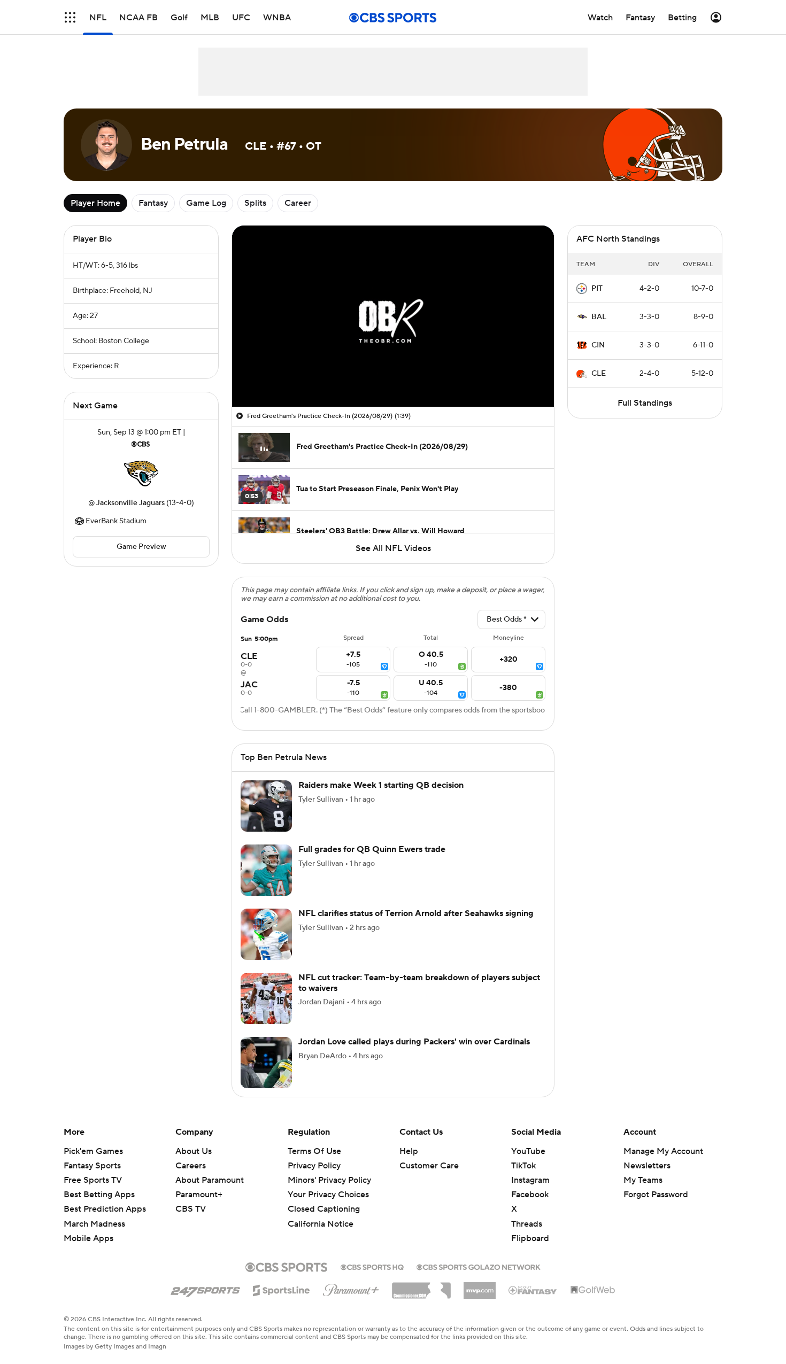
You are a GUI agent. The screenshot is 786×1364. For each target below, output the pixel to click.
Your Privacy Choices (328, 1194)
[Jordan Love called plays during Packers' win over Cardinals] (266, 1062)
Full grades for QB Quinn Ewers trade (371, 849)
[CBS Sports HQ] (372, 1266)
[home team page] (141, 473)
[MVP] (480, 1286)
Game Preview (141, 547)
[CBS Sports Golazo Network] (479, 1266)
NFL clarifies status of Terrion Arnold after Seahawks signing (416, 913)
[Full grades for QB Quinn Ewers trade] (266, 870)
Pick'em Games (93, 1151)
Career (297, 203)
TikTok (523, 1165)
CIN (598, 345)
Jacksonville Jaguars (130, 503)
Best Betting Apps (99, 1194)
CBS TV (190, 1209)
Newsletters (647, 1165)
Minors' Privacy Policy (329, 1180)
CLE (598, 373)
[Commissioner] (421, 1286)
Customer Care (429, 1165)
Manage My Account (663, 1151)
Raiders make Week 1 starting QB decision (381, 785)
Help (408, 1151)
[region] (393, 316)
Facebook (530, 1194)
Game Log (206, 203)
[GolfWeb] (593, 1290)
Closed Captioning (324, 1209)
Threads (526, 1224)
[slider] (393, 376)
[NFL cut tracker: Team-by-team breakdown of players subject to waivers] (266, 998)
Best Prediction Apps (105, 1209)
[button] (70, 17)
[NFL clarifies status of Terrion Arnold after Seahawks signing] (266, 934)
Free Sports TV (93, 1180)
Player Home (95, 203)
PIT (597, 288)
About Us (193, 1151)
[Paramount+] (351, 1288)
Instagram (530, 1180)
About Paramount (209, 1180)
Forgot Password (655, 1194)
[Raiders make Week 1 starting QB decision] (266, 806)
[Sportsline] (281, 1288)
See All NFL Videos (393, 548)
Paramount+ (198, 1194)
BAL (598, 317)
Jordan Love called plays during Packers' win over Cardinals (414, 1041)
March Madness (94, 1224)
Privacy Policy (314, 1165)
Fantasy (153, 203)
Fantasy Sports (92, 1165)
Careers (190, 1165)
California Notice (320, 1224)
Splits (255, 203)
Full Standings (645, 403)
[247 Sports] (205, 1288)
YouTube (528, 1151)
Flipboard (530, 1238)
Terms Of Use (314, 1151)
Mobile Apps (88, 1238)
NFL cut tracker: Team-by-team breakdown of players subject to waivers (419, 982)
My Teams (642, 1180)
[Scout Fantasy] (533, 1289)
